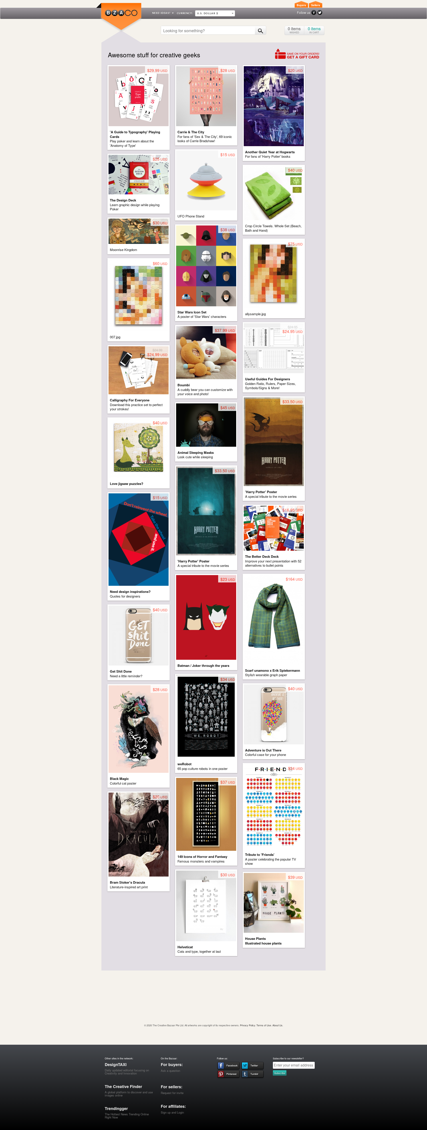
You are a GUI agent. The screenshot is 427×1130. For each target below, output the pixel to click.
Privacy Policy (247, 1025)
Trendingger (116, 1108)
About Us (277, 1025)
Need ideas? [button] (161, 13)
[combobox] (215, 13)
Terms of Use (263, 1025)
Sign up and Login (172, 1112)
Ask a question (170, 1070)
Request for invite (172, 1093)
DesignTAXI (116, 1064)
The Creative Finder (123, 1086)
